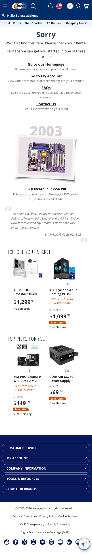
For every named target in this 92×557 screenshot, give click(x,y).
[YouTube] (60, 542)
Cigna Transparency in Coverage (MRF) (45, 532)
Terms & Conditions (25, 516)
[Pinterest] (51, 542)
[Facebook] (16, 542)
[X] (25, 542)
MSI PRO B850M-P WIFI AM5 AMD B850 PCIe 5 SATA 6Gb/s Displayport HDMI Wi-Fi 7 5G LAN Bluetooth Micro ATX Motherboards (27, 379)
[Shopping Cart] (86, 6)
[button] (46, 16)
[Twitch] (69, 542)
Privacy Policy (47, 516)
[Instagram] (33, 542)
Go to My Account (46, 76)
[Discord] (78, 542)
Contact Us (46, 103)
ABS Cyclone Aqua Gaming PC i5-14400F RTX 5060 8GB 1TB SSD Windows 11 (63, 292)
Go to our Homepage (46, 64)
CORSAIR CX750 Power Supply (61, 379)
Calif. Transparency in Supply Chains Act (45, 524)
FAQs (46, 87)
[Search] (33, 6)
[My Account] (78, 6)
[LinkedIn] (42, 542)
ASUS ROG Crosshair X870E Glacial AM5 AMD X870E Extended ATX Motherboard (27, 292)
